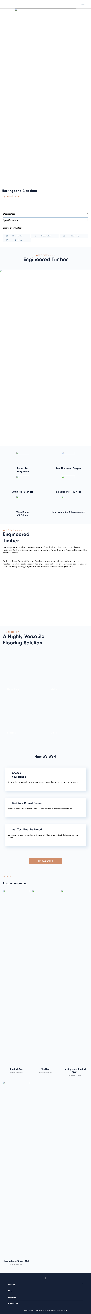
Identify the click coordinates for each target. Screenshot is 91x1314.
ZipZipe (64, 1310)
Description (9, 214)
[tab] (45, 214)
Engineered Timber (11, 197)
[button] (16, 236)
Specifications (10, 221)
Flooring (11, 1285)
